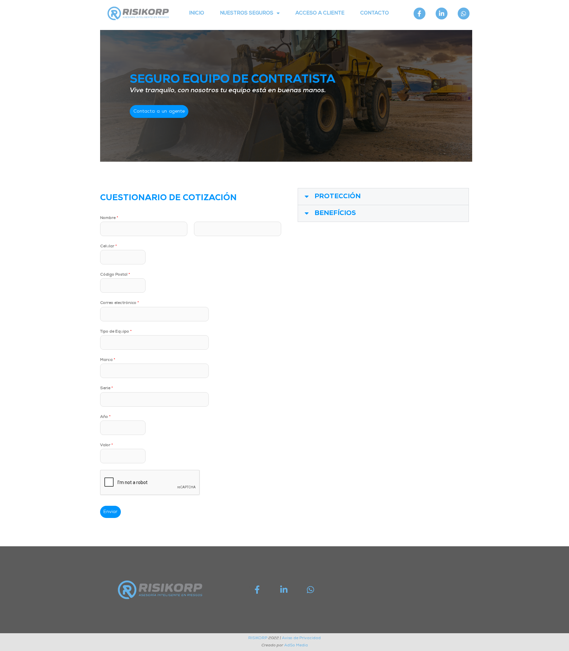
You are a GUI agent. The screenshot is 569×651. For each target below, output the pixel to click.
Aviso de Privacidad (301, 638)
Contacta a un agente (159, 111)
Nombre (109, 218)
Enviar (110, 511)
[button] (383, 196)
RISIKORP (257, 638)
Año (105, 417)
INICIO (196, 13)
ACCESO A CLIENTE (319, 13)
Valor (106, 445)
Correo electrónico (119, 303)
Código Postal (115, 275)
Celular (108, 246)
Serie (106, 388)
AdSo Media (296, 645)
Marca (107, 360)
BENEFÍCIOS (335, 213)
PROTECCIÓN (337, 196)
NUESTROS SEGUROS (246, 13)
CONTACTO (374, 13)
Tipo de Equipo (116, 332)
